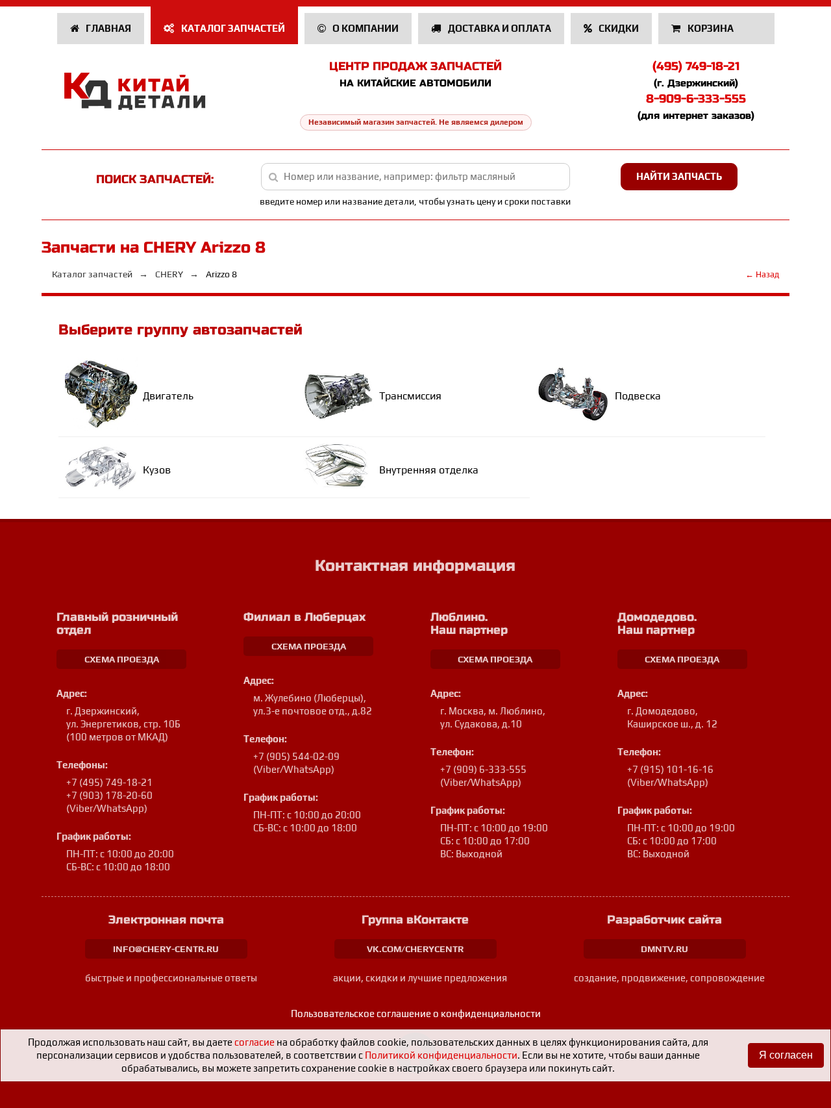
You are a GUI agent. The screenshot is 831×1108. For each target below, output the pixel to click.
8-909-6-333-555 (696, 99)
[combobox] (416, 176)
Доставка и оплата (498, 28)
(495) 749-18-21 (695, 66)
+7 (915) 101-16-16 (670, 769)
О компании (364, 28)
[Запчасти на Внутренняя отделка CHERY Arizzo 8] (340, 468)
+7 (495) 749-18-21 (109, 782)
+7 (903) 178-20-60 (109, 795)
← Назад (762, 274)
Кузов (157, 470)
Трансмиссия (410, 396)
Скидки (618, 28)
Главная (107, 28)
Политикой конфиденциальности (441, 1055)
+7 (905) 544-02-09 (296, 756)
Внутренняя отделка (428, 470)
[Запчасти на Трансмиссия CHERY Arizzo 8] (340, 393)
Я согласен (786, 1055)
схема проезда (121, 659)
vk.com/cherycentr (415, 949)
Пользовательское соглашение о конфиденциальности (416, 1013)
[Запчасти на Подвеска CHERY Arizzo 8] (575, 394)
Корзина (711, 28)
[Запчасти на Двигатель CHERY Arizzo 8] (104, 394)
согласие (254, 1042)
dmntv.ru (664, 949)
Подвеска (638, 396)
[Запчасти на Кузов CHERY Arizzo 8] (104, 467)
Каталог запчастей (232, 28)
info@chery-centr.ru (166, 949)
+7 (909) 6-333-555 (483, 769)
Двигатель (168, 396)
